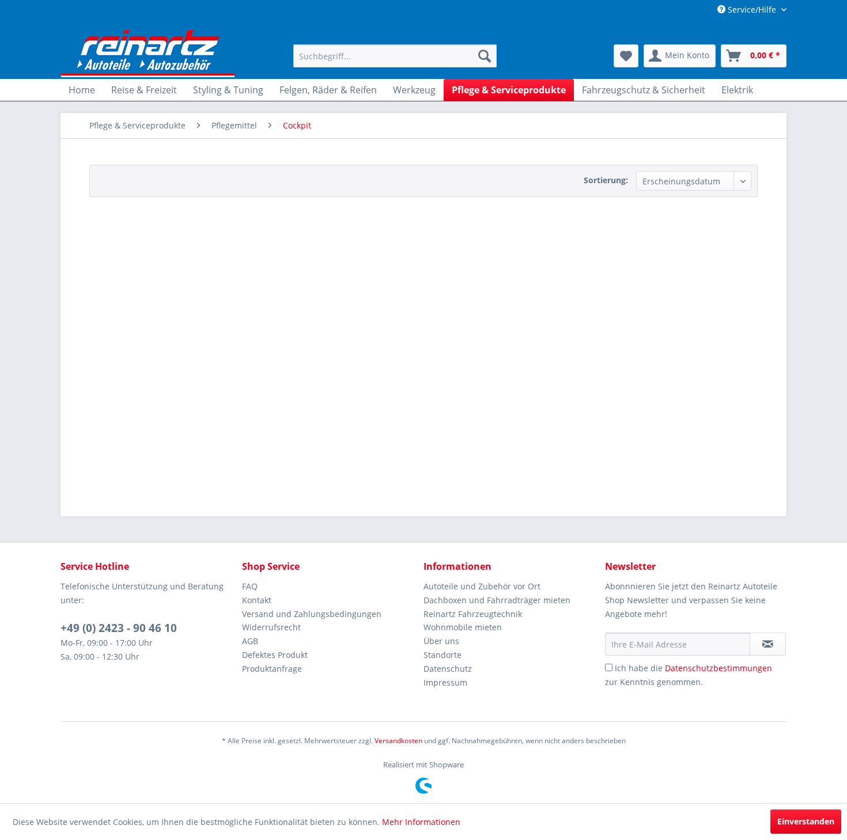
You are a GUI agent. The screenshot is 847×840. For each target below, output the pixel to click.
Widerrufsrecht (271, 627)
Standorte (442, 654)
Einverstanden (805, 821)
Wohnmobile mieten (462, 627)
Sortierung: (606, 180)
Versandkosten (398, 741)
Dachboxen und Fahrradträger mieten (496, 600)
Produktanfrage (272, 668)
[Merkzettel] (626, 55)
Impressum (445, 682)
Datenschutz (447, 668)
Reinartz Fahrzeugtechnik (472, 613)
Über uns (441, 640)
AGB (250, 640)
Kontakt (256, 600)
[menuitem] (395, 55)
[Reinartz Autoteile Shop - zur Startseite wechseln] (148, 52)
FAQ (250, 586)
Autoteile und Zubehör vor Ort (481, 586)
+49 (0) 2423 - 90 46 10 (118, 627)
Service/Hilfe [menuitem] (751, 9)
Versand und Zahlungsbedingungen (311, 613)
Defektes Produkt (275, 654)
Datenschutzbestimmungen (718, 668)
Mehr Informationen (421, 821)
